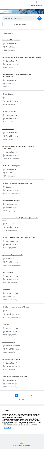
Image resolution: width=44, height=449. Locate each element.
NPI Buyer (5, 324)
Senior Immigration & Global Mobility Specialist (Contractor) (18, 147)
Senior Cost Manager (9, 111)
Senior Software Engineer (11, 200)
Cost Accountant (8, 129)
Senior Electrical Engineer (11, 359)
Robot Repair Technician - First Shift (14, 376)
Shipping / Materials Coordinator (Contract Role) (18, 237)
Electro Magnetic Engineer (11, 166)
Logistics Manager (8, 342)
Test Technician (7, 272)
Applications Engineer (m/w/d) (12, 255)
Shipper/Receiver (8, 94)
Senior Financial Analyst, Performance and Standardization (16, 75)
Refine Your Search (20, 24)
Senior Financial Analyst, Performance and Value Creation (21, 57)
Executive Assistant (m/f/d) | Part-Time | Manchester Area (20, 219)
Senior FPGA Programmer (11, 40)
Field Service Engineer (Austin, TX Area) (15, 307)
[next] (31, 395)
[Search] (39, 18)
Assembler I (6, 289)
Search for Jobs (36, 5)
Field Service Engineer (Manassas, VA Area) (17, 183)
